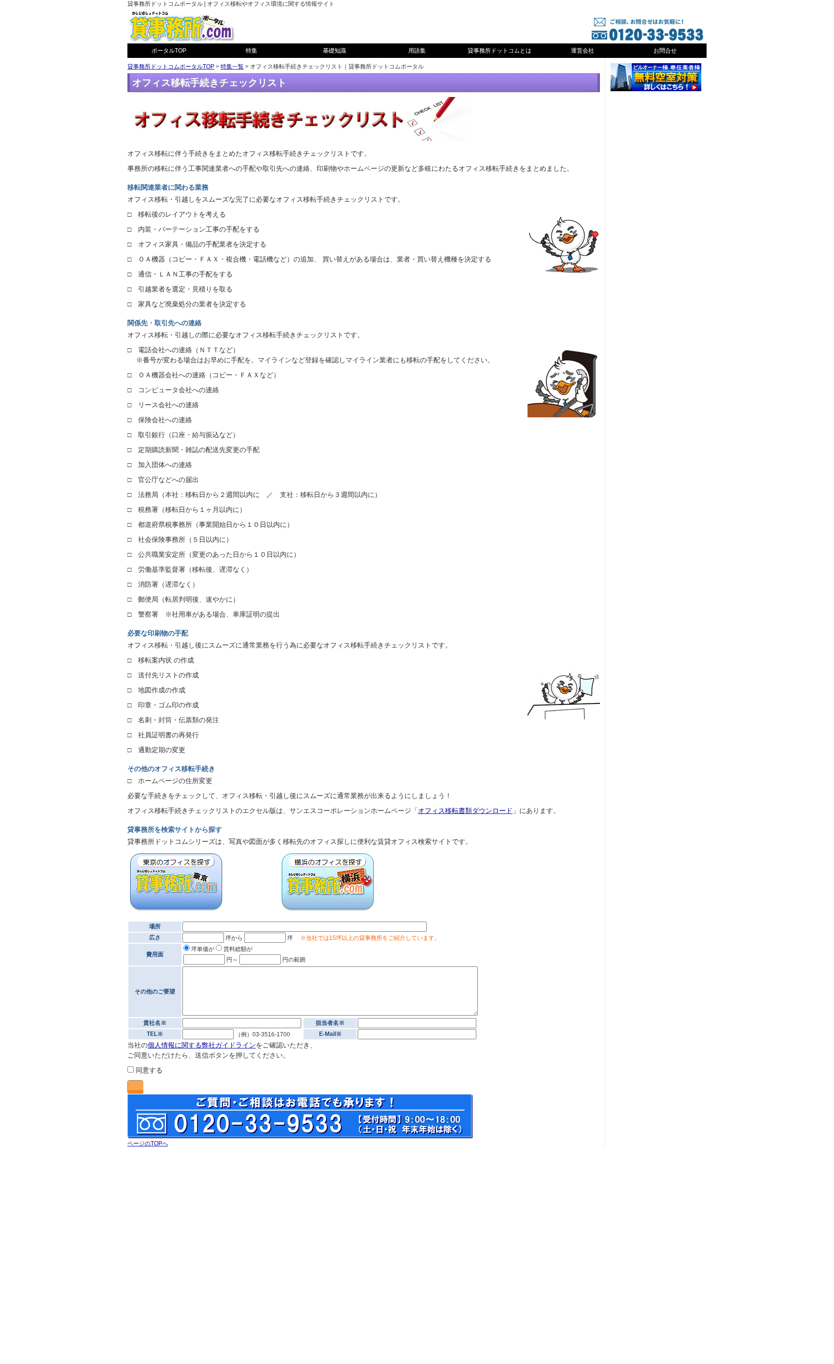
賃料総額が (237, 949)
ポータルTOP (169, 50)
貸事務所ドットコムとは (499, 50)
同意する (148, 1070)
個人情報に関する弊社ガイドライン (202, 1045)
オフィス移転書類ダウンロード (465, 810)
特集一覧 (232, 66)
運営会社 (582, 50)
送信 (135, 1087)
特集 (251, 50)
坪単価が (202, 949)
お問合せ (665, 50)
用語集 (417, 50)
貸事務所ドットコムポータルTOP (170, 66)
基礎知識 (334, 50)
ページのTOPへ (147, 1143)
